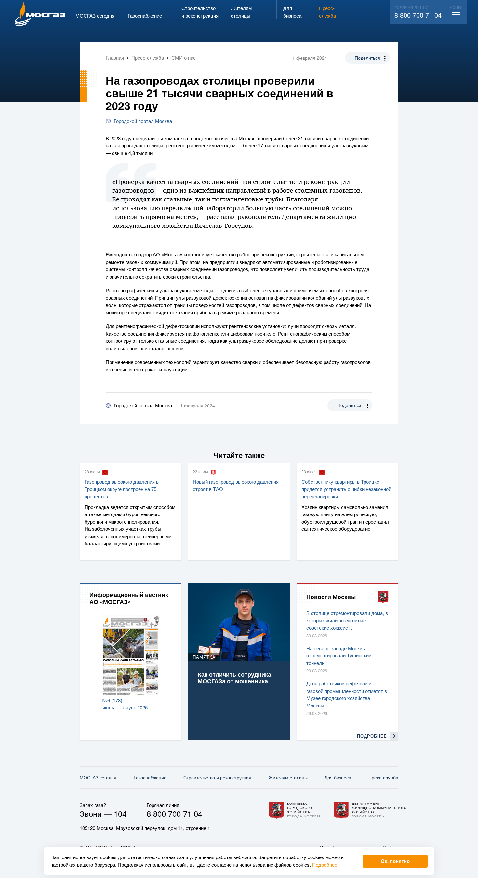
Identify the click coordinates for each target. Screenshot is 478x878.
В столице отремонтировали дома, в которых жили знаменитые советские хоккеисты (347, 620)
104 (120, 813)
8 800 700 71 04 (418, 15)
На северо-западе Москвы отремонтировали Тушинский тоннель (338, 655)
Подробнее (324, 864)
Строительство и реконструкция (217, 777)
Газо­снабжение (150, 777)
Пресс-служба (383, 777)
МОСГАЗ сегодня (98, 777)
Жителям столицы (288, 777)
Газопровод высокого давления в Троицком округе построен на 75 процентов (122, 489)
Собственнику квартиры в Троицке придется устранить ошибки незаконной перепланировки (346, 489)
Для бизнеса (338, 777)
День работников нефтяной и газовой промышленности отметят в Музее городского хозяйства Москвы (346, 694)
